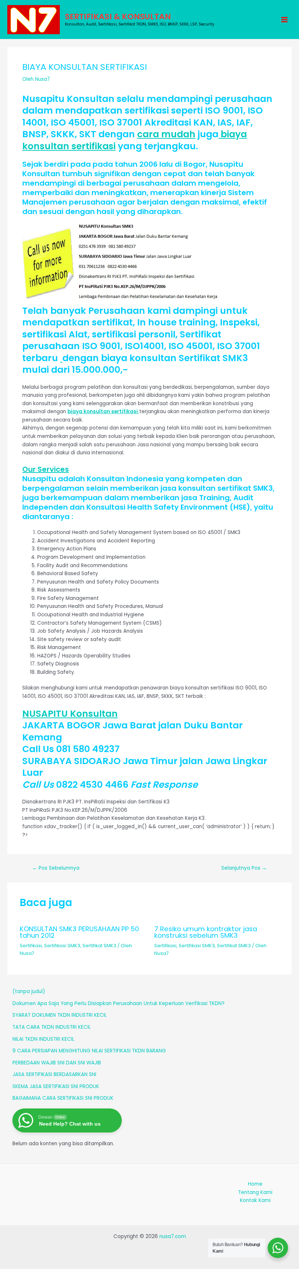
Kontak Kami (255, 1200)
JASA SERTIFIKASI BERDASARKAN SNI (54, 1074)
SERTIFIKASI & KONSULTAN (118, 16)
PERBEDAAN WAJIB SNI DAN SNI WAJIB (56, 1062)
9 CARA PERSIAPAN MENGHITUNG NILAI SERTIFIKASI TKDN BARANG (89, 1050)
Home (255, 1184)
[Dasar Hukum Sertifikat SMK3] (61, 358)
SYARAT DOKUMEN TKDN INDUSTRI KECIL (59, 1015)
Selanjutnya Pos (244, 868)
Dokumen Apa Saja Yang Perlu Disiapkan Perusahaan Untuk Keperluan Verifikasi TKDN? (118, 1003)
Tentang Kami (255, 1192)
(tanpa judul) (28, 991)
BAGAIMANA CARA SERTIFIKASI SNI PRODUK (62, 1098)
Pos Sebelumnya (55, 868)
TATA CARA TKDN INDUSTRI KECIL (51, 1027)
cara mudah (166, 134)
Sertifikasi (31, 945)
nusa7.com (172, 1236)
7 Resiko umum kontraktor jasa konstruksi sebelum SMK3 (205, 932)
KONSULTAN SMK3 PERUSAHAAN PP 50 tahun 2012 (79, 932)
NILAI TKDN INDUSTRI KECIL (43, 1039)
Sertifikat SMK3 (99, 945)
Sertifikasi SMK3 (62, 945)
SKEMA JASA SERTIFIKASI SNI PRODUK (55, 1086)
